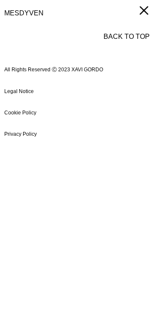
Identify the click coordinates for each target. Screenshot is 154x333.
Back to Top (127, 36)
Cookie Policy (20, 113)
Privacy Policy (20, 134)
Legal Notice (19, 91)
